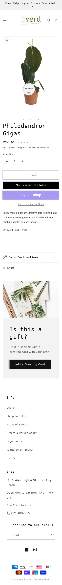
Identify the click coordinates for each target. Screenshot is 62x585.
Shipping (21, 148)
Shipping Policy (17, 415)
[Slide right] (38, 118)
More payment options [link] (31, 204)
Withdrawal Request (20, 449)
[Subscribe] (51, 535)
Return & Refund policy (22, 432)
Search (11, 407)
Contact (12, 457)
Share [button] (11, 267)
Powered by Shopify (42, 579)
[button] (4, 20)
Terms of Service (18, 424)
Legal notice (15, 441)
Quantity (8, 154)
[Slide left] (23, 118)
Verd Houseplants (26, 579)
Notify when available (31, 185)
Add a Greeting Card (30, 364)
